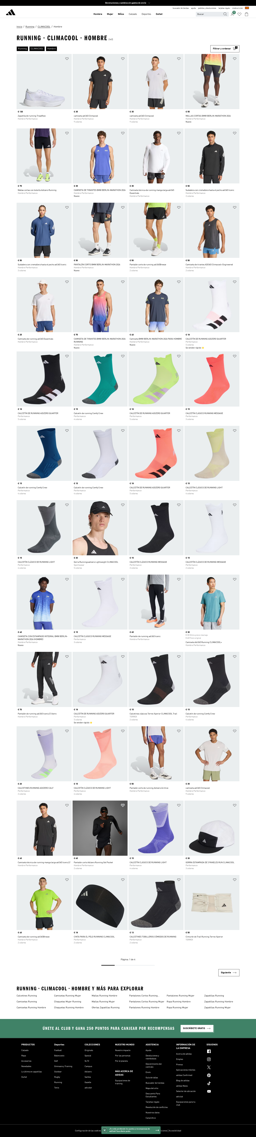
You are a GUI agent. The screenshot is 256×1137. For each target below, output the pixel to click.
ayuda (193, 8)
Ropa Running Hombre (179, 1002)
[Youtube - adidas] (221, 1092)
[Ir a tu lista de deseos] (239, 14)
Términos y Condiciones (156, 1131)
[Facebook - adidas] (221, 1052)
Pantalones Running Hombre (144, 1008)
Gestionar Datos (109, 1131)
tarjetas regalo (224, 8)
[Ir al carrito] (246, 14)
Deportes (146, 14)
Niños (121, 14)
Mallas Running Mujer (103, 1002)
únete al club (237, 8)
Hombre (97, 14)
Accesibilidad (175, 1131)
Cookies (121, 1131)
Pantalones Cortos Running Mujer (146, 1002)
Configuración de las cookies (88, 1131)
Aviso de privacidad (135, 1131)
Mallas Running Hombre (104, 996)
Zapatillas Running (214, 996)
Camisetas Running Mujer (67, 996)
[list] (113, 48)
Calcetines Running (27, 996)
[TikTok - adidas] (221, 1084)
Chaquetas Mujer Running (67, 1002)
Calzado (133, 14)
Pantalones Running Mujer (180, 996)
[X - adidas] (221, 1068)
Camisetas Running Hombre (31, 1008)
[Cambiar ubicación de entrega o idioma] (247, 8)
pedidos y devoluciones (207, 8)
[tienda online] (10, 12)
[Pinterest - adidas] (221, 1076)
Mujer (110, 14)
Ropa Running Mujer (177, 1008)
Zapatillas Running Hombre (218, 1002)
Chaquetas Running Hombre (69, 1008)
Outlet (159, 14)
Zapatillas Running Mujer (217, 1008)
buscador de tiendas (181, 8)
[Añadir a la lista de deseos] (67, 59)
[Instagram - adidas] (221, 1060)
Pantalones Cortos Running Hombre (143, 996)
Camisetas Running (27, 1002)
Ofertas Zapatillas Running (106, 1008)
